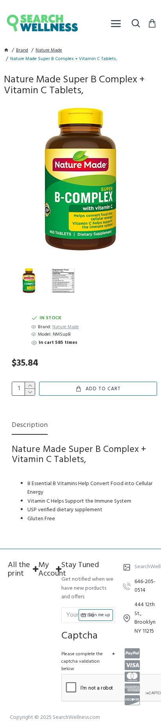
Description (30, 426)
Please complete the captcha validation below (82, 661)
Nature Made (49, 50)
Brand (22, 50)
